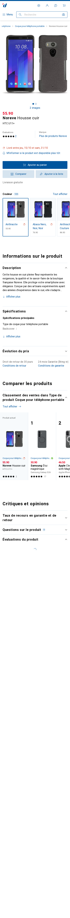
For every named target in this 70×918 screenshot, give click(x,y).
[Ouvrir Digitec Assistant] (55, 5)
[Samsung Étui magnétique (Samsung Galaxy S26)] (42, 446)
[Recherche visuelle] (63, 14)
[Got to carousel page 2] (36, 104)
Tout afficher (60, 194)
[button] (35, 148)
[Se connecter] (47, 5)
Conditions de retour (14, 365)
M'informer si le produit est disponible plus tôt (33, 153)
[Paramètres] (38, 5)
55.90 (8, 113)
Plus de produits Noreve (53, 134)
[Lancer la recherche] (20, 14)
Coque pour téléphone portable (29, 26)
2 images (35, 107)
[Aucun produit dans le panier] (64, 5)
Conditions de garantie (51, 365)
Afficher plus (13, 296)
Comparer (20, 173)
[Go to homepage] (5, 5)
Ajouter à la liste (53, 173)
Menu (10, 14)
